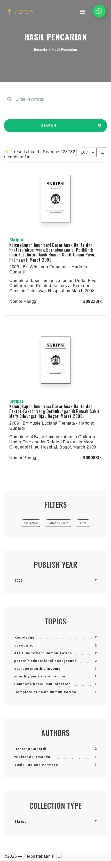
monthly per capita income (39, 676)
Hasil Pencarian (64, 49)
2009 (18, 580)
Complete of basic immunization (45, 692)
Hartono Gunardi (30, 749)
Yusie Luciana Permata (36, 765)
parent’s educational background (45, 661)
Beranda (40, 49)
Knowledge (24, 637)
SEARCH (48, 125)
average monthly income (37, 668)
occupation (25, 645)
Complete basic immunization (42, 684)
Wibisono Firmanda (32, 757)
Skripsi (21, 821)
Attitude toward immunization (43, 653)
